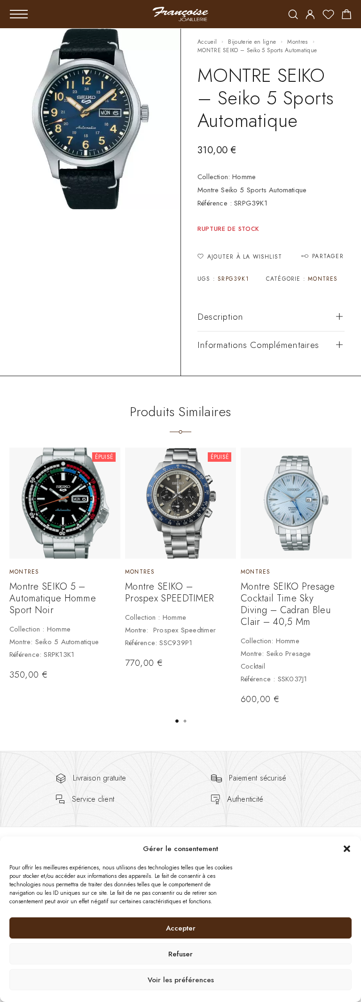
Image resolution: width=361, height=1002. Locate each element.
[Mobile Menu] (19, 14)
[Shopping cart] (347, 16)
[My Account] (310, 15)
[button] (347, 848)
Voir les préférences (181, 980)
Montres (297, 42)
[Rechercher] (293, 15)
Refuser (180, 954)
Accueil (207, 42)
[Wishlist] (328, 16)
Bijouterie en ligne (252, 42)
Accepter (181, 928)
